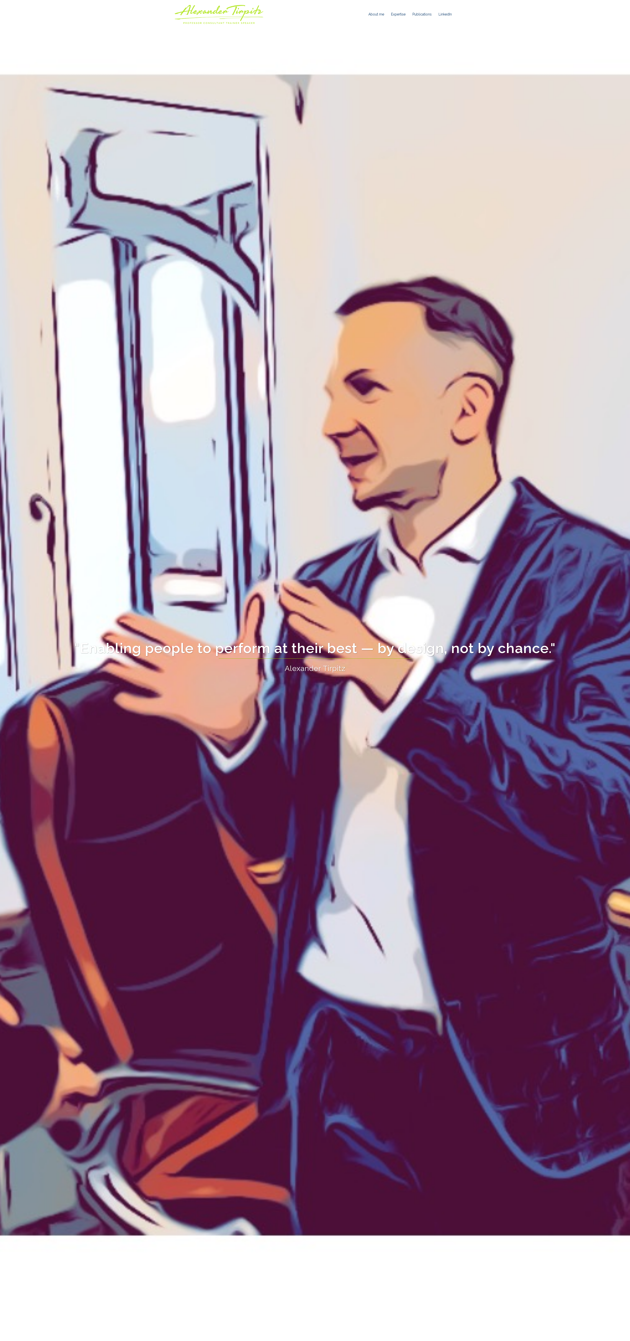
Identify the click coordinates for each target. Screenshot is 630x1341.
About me (376, 14)
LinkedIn (445, 14)
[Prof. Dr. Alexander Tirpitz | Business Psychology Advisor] (219, 14)
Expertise (398, 14)
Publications (422, 14)
